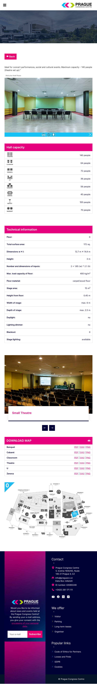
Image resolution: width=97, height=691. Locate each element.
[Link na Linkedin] (64, 597)
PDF (76, 447)
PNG (88, 447)
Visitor (58, 616)
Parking (58, 621)
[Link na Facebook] (59, 597)
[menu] (5, 5)
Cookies (58, 667)
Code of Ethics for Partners (68, 651)
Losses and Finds (63, 656)
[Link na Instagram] (69, 597)
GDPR (57, 661)
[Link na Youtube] (54, 597)
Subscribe (35, 634)
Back (12, 56)
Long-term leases (63, 626)
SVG (82, 447)
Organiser (59, 631)
